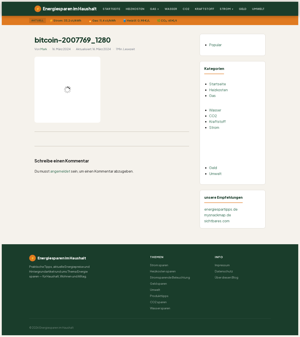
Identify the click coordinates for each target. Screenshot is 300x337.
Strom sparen (159, 265)
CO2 (186, 9)
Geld (243, 9)
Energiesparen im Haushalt (66, 8)
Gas (153, 9)
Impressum (222, 265)
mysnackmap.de (217, 215)
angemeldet (60, 171)
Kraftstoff (204, 9)
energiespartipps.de (221, 209)
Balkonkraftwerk (229, 135)
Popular (215, 44)
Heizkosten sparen (163, 271)
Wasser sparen (160, 308)
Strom (225, 9)
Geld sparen (158, 283)
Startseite (111, 9)
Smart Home (226, 152)
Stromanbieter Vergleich (234, 160)
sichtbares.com (217, 221)
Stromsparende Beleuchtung (238, 143)
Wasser (171, 9)
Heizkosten (135, 9)
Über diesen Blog (226, 277)
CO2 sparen (158, 302)
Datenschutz (224, 271)
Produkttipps (159, 296)
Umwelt (258, 9)
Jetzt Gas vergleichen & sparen (239, 103)
